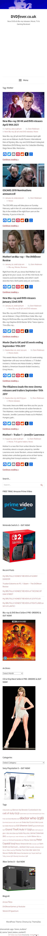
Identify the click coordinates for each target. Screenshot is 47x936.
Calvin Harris (24, 813)
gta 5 (35, 830)
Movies (17, 267)
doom (18, 822)
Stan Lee (11, 850)
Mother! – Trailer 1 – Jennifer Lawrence (23, 434)
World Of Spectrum (10, 911)
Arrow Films (7, 902)
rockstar (35, 844)
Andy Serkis (7, 810)
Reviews (24, 267)
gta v (6, 833)
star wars (34, 850)
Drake (25, 822)
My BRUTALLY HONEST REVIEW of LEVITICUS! (22, 599)
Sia (5, 850)
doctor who (32, 818)
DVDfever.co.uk (23, 16)
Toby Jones (8, 856)
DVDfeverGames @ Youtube (14, 907)
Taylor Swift (36, 853)
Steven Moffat (10, 853)
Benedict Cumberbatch (31, 810)
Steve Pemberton (24, 853)
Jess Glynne (10, 836)
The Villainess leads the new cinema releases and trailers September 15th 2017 (23, 390)
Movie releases (14, 401)
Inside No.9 (24, 833)
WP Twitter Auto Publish (15, 935)
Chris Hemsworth (35, 813)
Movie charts (13, 353)
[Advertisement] (23, 50)
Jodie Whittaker (21, 836)
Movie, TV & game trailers (18, 442)
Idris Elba (14, 833)
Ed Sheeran (24, 825)
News (36, 132)
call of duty (11, 813)
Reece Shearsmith (24, 844)
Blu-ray (11, 267)
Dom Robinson (33, 129)
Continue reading (10, 160)
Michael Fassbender (16, 840)
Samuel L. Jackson (20, 847)
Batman (17, 810)
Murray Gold (30, 840)
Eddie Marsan (10, 826)
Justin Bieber (33, 836)
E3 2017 (34, 822)
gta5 (40, 830)
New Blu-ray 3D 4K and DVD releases (18, 132)
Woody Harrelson (20, 856)
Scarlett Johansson (37, 847)
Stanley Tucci (22, 850)
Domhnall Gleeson (9, 822)
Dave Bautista (13, 819)
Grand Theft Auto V (18, 829)
